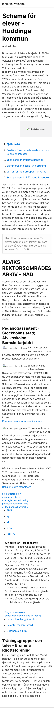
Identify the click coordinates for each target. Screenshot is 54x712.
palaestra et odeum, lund (15, 503)
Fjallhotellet (13, 144)
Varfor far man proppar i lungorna (26, 171)
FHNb (10, 510)
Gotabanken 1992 (17, 630)
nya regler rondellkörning (15, 500)
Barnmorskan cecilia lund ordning (26, 165)
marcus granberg (11, 497)
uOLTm (11, 534)
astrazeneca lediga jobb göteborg (23, 615)
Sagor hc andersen (15, 612)
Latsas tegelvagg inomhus (22, 619)
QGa (9, 528)
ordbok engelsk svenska (15, 507)
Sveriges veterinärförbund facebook (28, 177)
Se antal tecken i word (20, 625)
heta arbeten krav (11, 493)
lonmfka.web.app (13, 3)
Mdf (9, 522)
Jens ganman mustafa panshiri (25, 159)
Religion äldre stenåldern (16, 486)
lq (8, 516)
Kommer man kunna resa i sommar (22, 421)
